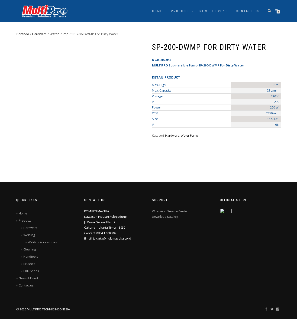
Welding (29, 235)
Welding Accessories (42, 242)
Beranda (22, 34)
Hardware (39, 34)
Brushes (29, 264)
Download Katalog (165, 216)
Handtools (30, 256)
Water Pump (59, 34)
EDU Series (31, 271)
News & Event (214, 11)
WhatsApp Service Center (170, 211)
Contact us (248, 11)
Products (181, 11)
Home (157, 11)
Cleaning (29, 249)
